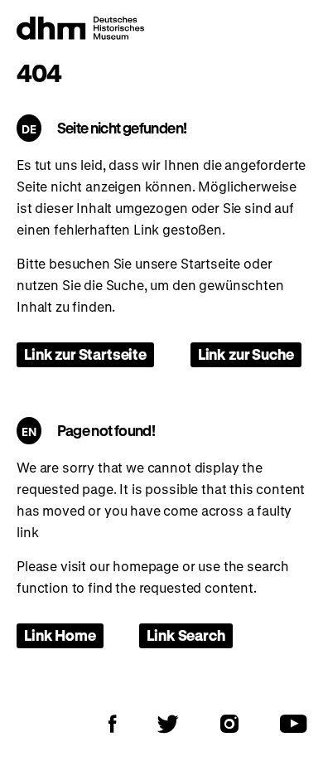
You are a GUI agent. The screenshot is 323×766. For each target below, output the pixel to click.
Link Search (185, 635)
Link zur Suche (246, 354)
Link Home (60, 635)
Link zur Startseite (85, 354)
